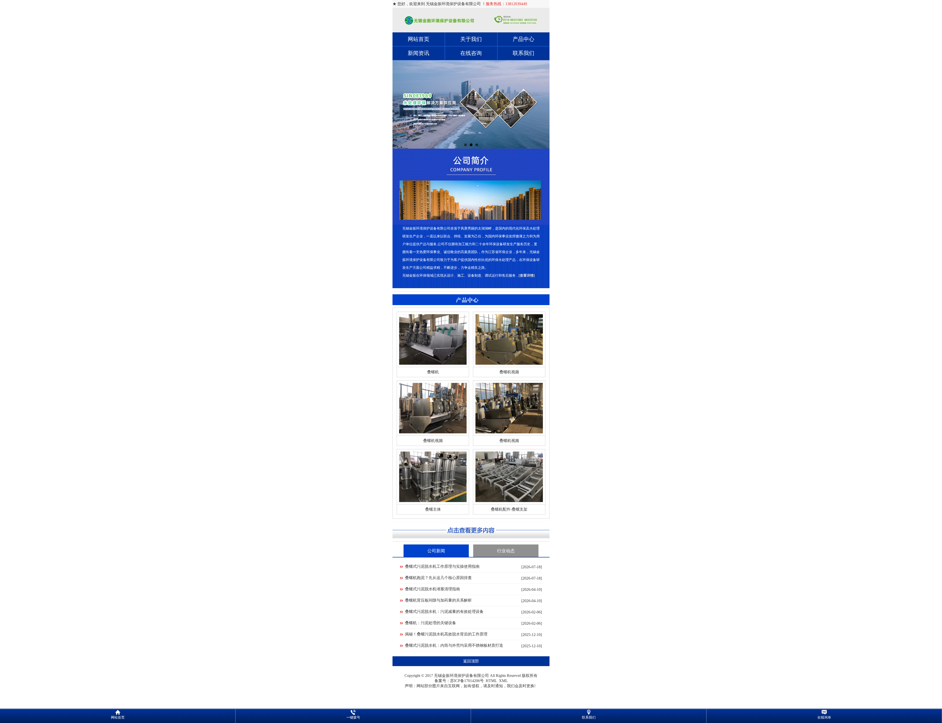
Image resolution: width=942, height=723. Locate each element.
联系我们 (523, 53)
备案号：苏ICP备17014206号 (459, 681)
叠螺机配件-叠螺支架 (509, 509)
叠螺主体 (433, 509)
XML (503, 681)
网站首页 (418, 39)
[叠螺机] (433, 363)
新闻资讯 (418, 53)
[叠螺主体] (433, 501)
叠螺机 (433, 372)
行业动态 (506, 550)
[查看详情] (527, 275)
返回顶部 (471, 661)
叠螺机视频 (509, 372)
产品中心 (523, 39)
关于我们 (471, 39)
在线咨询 (471, 53)
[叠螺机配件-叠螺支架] (509, 501)
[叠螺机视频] (509, 363)
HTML (491, 681)
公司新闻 (436, 550)
